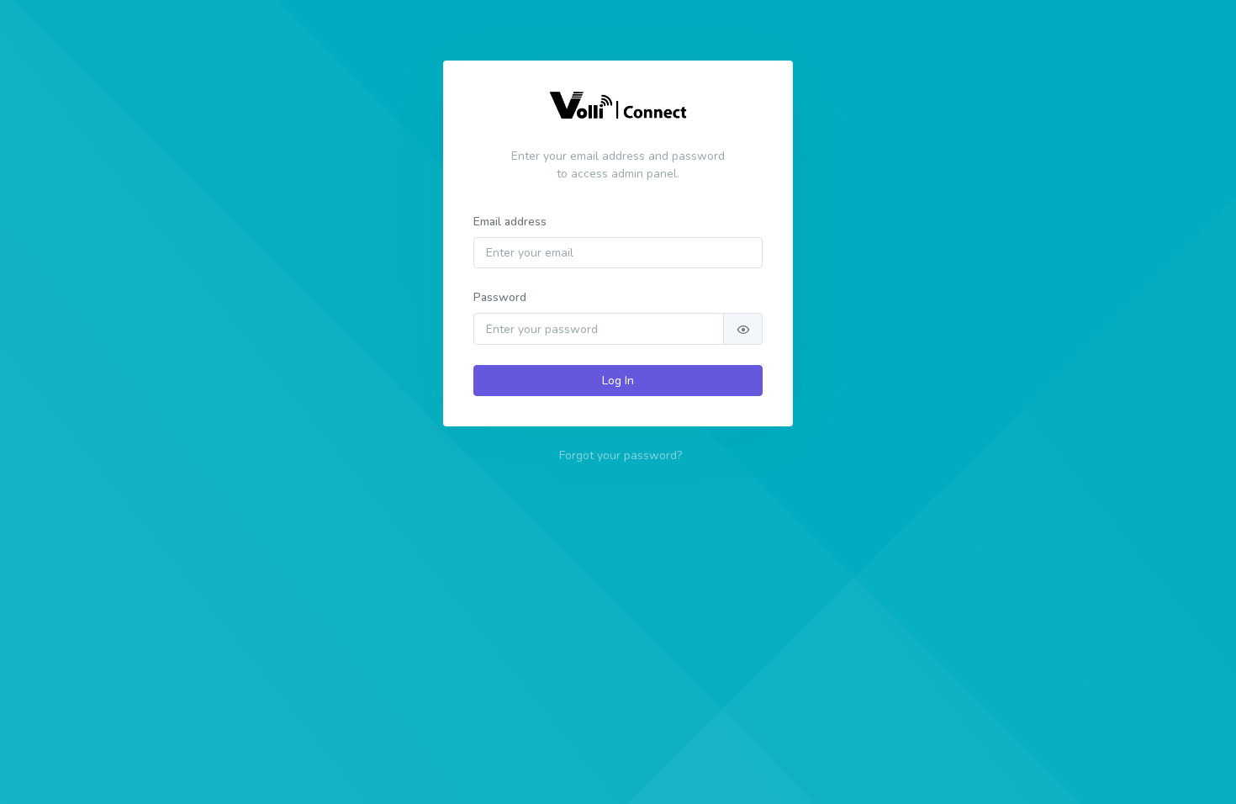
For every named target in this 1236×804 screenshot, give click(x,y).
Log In (618, 381)
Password (499, 297)
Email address (510, 222)
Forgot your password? (620, 455)
